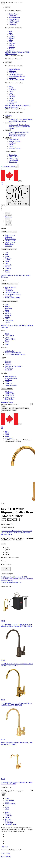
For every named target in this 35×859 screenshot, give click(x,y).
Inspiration (8, 123)
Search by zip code (6, 791)
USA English (13, 155)
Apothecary (12, 89)
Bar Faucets (12, 16)
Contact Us (12, 146)
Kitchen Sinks (13, 23)
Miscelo (11, 98)
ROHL (15, 121)
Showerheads (13, 72)
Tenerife (11, 50)
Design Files (21, 135)
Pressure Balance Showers (17, 76)
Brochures (18, 132)
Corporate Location (15, 141)
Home (6, 431)
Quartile (11, 48)
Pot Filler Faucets (14, 21)
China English (13, 162)
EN (20, 180)
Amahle (11, 88)
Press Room (12, 143)
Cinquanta (12, 36)
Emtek (19, 121)
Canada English (13, 156)
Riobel (11, 119)
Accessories (12, 24)
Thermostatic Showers (15, 74)
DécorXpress (13, 135)
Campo (11, 34)
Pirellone (11, 45)
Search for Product (6, 404)
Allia (10, 33)
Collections (8, 115)
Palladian (11, 100)
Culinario (11, 38)
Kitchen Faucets (13, 14)
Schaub (24, 121)
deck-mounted (9, 438)
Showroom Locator (15, 148)
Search (4, 793)
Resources (12, 132)
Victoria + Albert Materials (13, 352)
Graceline (11, 95)
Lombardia (12, 43)
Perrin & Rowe (17, 119)
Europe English (13, 160)
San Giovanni (13, 102)
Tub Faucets (12, 71)
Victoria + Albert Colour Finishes (15, 354)
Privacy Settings (6, 856)
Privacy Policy (5, 853)
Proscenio (12, 47)
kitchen (7, 7)
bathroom (8, 62)
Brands (7, 117)
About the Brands (14, 139)
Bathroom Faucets (14, 69)
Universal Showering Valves (17, 134)
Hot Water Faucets (14, 17)
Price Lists (25, 132)
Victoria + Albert (10, 339)
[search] (22, 404)
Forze (10, 41)
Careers (11, 145)
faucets (7, 436)
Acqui (10, 31)
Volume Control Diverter (16, 79)
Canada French (13, 158)
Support (7, 130)
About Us (8, 137)
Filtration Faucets (14, 19)
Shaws (25, 119)
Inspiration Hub (13, 125)
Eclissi (11, 40)
